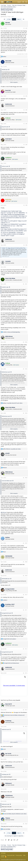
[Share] (24, 28)
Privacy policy (19, 855)
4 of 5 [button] (14, 19)
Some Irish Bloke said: (7, 480)
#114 (26, 709)
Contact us (3, 855)
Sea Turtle (8, 753)
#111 (26, 610)
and (9, 639)
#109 (26, 575)
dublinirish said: (5, 729)
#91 (26, 28)
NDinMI (7, 22)
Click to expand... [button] (14, 82)
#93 (26, 96)
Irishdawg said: (5, 774)
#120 (26, 823)
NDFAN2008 (8, 556)
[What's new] (23, 1)
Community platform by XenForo (13, 859)
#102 (26, 342)
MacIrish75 (8, 704)
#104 (26, 413)
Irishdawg (8, 720)
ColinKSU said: (5, 287)
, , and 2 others (12, 403)
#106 (26, 477)
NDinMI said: (5, 69)
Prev (9, 19)
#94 (26, 110)
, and (11, 332)
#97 (26, 163)
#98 (26, 205)
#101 (26, 284)
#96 (26, 144)
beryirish (8, 90)
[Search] (26, 1)
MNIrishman (9, 336)
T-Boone (7, 818)
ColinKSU (8, 261)
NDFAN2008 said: (6, 578)
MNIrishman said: (6, 372)
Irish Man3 (8, 139)
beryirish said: (5, 126)
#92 (26, 66)
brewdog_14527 (10, 604)
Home (2, 856)
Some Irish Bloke (10, 278)
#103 (26, 369)
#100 (26, 267)
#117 (26, 771)
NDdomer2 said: (5, 804)
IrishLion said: (5, 166)
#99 (26, 245)
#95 (26, 123)
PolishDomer (9, 795)
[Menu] (2, 2)
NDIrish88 (8, 61)
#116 (26, 759)
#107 (26, 543)
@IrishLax (3, 512)
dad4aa (7, 537)
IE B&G (4, 853)
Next (18, 19)
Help (24, 855)
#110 (26, 594)
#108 (26, 561)
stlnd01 (7, 453)
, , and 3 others (13, 716)
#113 (26, 673)
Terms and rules (11, 855)
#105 (26, 459)
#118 (26, 789)
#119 (26, 801)
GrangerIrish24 (9, 589)
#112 (26, 649)
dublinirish (8, 104)
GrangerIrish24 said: (6, 613)
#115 (26, 726)
